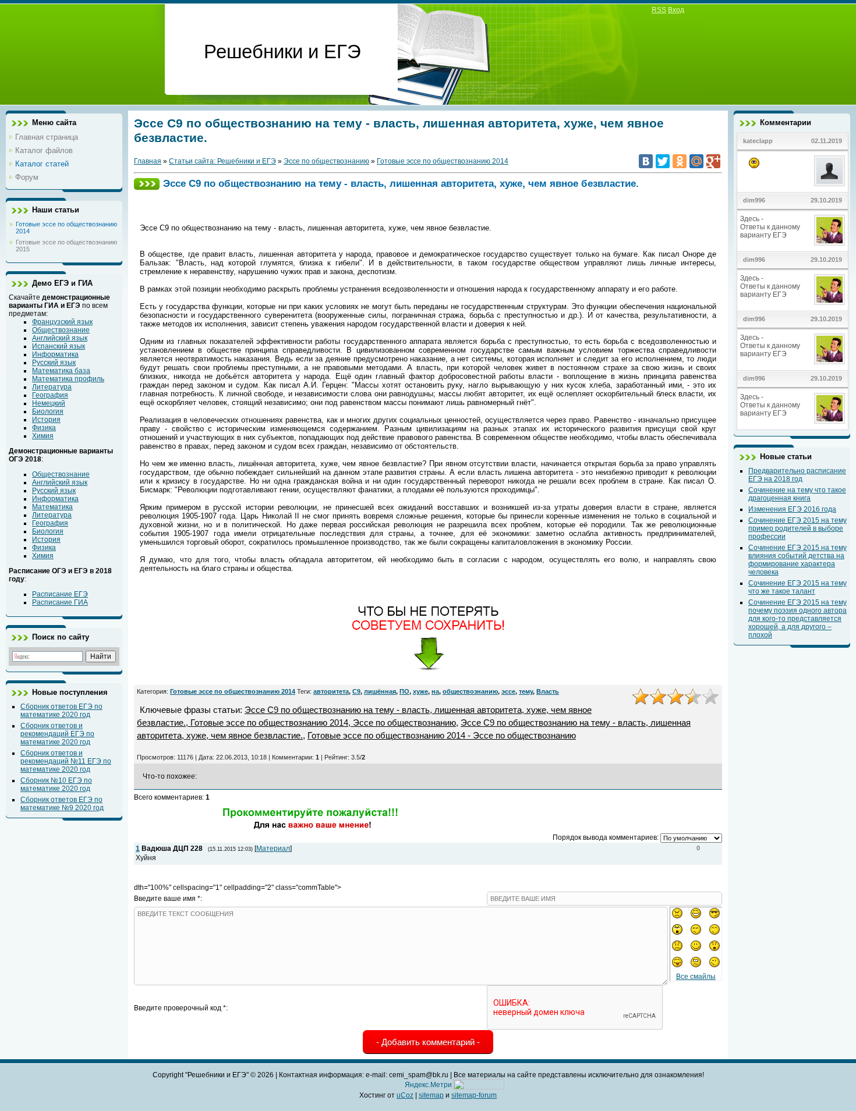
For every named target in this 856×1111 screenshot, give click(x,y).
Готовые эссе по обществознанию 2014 (442, 161)
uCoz (405, 1095)
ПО (404, 691)
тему (526, 691)
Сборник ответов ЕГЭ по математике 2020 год (61, 710)
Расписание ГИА (60, 602)
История (46, 420)
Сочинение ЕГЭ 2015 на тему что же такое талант (797, 587)
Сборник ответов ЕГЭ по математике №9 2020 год (62, 804)
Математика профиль (68, 379)
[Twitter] (663, 161)
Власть (547, 691)
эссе (508, 691)
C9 (356, 691)
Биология (47, 411)
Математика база (61, 371)
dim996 (754, 200)
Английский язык (59, 338)
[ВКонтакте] (646, 161)
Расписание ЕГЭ (60, 594)
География (50, 395)
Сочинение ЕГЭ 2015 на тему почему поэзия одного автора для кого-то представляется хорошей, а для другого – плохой (797, 618)
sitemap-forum (474, 1095)
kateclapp (758, 140)
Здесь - (752, 219)
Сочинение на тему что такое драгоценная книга (797, 494)
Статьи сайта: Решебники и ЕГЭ (222, 161)
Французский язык (62, 322)
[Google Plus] (713, 161)
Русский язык (54, 362)
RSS (659, 10)
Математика (52, 507)
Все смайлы (696, 976)
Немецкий (48, 403)
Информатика (55, 354)
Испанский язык (58, 346)
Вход (676, 10)
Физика (44, 428)
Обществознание (61, 330)
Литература (52, 387)
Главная (147, 161)
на (435, 691)
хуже (420, 691)
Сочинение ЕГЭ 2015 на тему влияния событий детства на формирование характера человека (797, 560)
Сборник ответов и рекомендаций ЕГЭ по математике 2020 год (57, 734)
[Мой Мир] (696, 161)
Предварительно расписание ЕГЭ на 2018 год (797, 475)
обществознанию (470, 691)
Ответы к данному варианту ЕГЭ (770, 231)
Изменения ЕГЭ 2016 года (792, 509)
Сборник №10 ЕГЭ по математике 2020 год (56, 784)
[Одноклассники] (680, 161)
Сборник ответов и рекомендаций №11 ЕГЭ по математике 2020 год (65, 761)
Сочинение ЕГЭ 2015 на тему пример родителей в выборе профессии (797, 528)
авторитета (331, 691)
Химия (43, 436)
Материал (273, 848)
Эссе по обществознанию (326, 161)
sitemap (431, 1095)
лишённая (380, 691)
